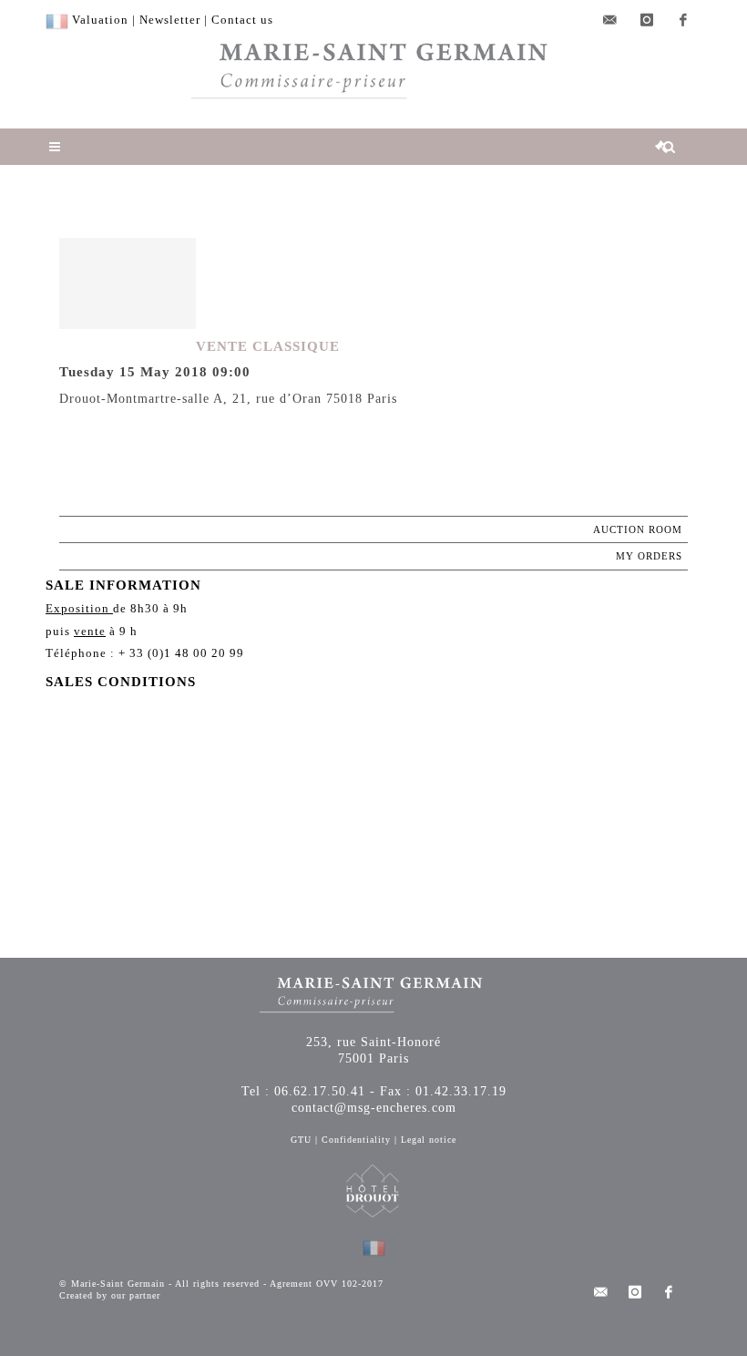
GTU (301, 1140)
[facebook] (683, 20)
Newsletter (169, 19)
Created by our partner (109, 1295)
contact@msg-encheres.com (374, 1108)
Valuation (100, 19)
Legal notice (428, 1140)
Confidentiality (356, 1140)
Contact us (242, 19)
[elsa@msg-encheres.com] (610, 20)
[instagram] (647, 20)
